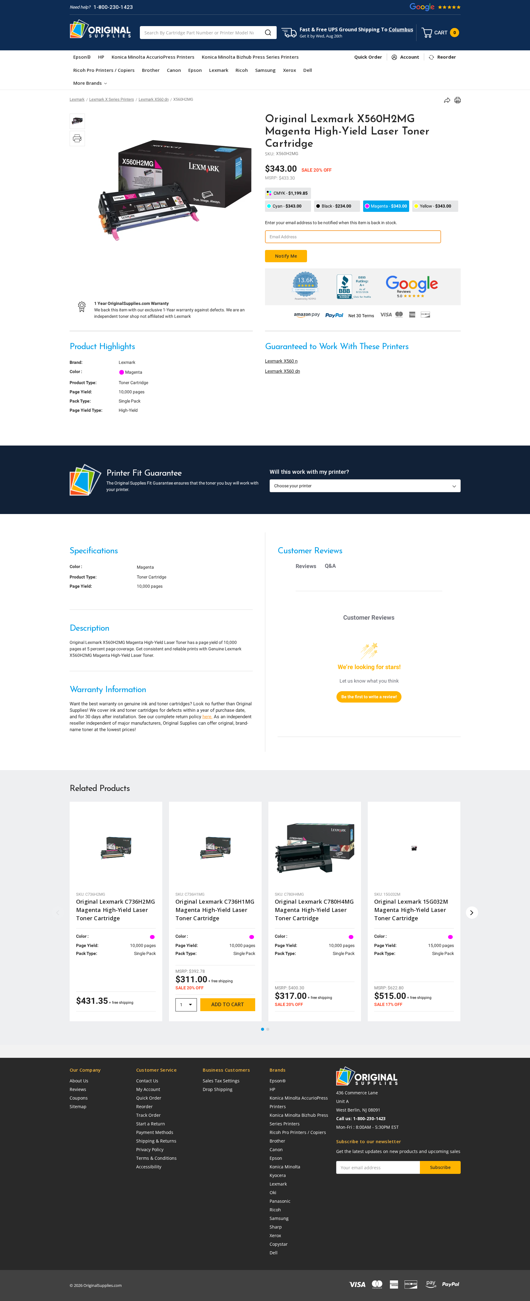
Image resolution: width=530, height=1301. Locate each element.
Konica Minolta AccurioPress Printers (153, 57)
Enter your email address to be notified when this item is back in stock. (331, 222)
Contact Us (147, 1081)
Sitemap (78, 1106)
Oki (273, 1192)
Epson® (82, 57)
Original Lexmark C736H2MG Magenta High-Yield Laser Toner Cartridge (115, 910)
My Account (148, 1089)
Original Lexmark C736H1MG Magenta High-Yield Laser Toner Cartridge (214, 910)
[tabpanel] (116, 911)
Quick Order (148, 1098)
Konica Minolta (285, 1167)
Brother (150, 70)
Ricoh (242, 70)
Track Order (148, 1115)
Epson (195, 70)
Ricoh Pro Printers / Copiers (104, 70)
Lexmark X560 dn (282, 371)
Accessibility (148, 1167)
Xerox (289, 70)
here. (207, 716)
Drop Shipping (217, 1089)
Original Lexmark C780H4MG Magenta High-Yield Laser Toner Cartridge (314, 910)
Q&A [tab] (330, 566)
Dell (307, 70)
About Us (79, 1081)
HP (101, 57)
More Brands (88, 83)
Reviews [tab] (306, 566)
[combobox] (208, 32)
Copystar (279, 1244)
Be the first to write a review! (369, 696)
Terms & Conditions (156, 1158)
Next (472, 912)
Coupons (79, 1098)
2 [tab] (268, 1029)
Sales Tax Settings (221, 1081)
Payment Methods (154, 1132)
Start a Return (150, 1124)
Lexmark (218, 70)
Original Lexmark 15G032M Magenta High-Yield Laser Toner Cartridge (411, 910)
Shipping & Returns (156, 1141)
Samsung (265, 70)
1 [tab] (262, 1029)
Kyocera (278, 1175)
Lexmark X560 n (281, 361)
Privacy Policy (149, 1149)
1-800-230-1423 (113, 7)
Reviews (78, 1089)
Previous (58, 912)
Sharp (276, 1227)
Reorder (144, 1106)
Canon (174, 70)
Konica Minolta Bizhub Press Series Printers (250, 57)
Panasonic (280, 1201)
